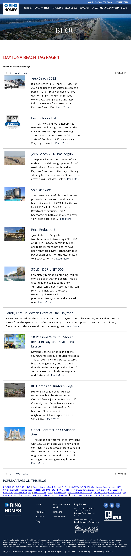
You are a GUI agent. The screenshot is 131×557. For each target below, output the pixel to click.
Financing (57, 8)
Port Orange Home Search (82, 490)
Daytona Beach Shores (50, 487)
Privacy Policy (84, 551)
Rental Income (40, 492)
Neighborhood (26, 490)
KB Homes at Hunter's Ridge (52, 386)
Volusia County (60, 492)
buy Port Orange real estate (107, 492)
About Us (84, 8)
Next (17, 73)
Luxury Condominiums (105, 487)
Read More (62, 107)
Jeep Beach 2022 (43, 78)
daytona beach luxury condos (44, 495)
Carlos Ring (23, 487)
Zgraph (60, 551)
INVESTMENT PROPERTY (82, 487)
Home (38, 504)
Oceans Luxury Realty (44, 489)
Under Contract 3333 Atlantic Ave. (53, 432)
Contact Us (122, 2)
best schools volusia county (80, 492)
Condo (35, 487)
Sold (50, 492)
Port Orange (63, 489)
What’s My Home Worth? (105, 8)
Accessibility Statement (103, 551)
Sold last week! (42, 190)
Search (28, 8)
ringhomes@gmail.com (89, 522)
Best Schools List (43, 118)
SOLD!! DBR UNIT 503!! (48, 269)
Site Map (71, 551)
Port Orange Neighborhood (109, 490)
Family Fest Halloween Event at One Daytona (39, 313)
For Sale (65, 487)
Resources (71, 8)
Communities (42, 8)
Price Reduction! (43, 229)
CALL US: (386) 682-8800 (100, 2)
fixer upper (63, 495)
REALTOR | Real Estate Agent (17, 492)
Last (25, 73)
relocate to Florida (110, 495)
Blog (124, 8)
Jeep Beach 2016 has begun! (52, 154)
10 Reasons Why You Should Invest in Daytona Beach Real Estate (53, 342)
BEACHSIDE (8, 487)
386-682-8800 (86, 519)
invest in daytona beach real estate (85, 495)
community (25, 495)
